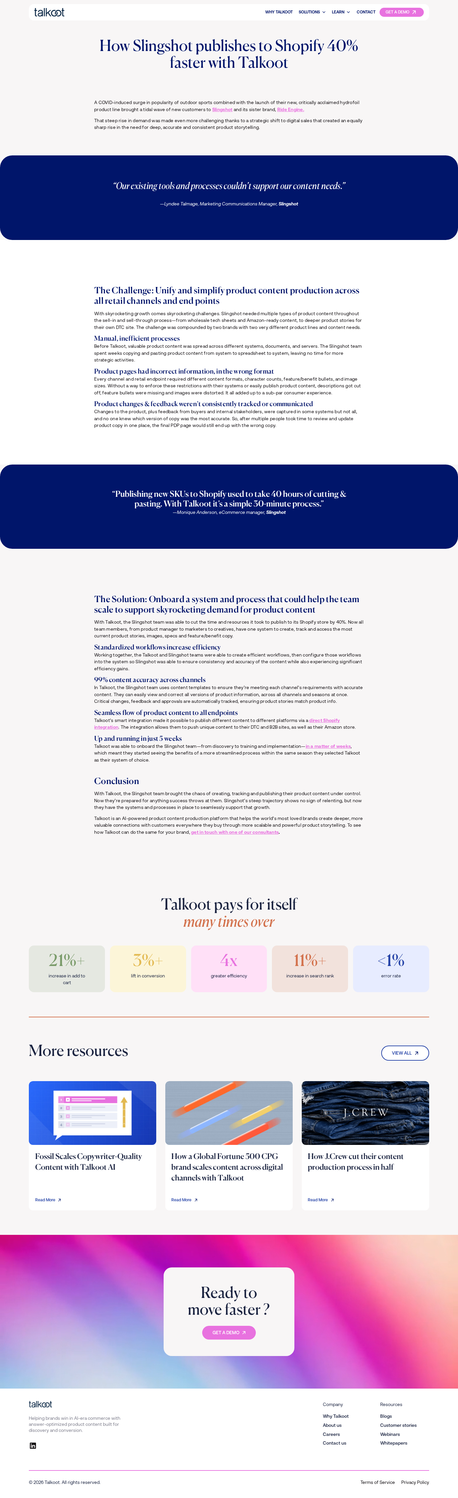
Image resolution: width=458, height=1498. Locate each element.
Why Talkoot (279, 12)
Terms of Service (377, 1482)
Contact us (334, 1443)
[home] (70, 12)
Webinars (390, 1434)
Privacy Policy (415, 1482)
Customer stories (398, 1425)
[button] (312, 12)
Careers (331, 1434)
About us (332, 1425)
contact (366, 12)
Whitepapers (393, 1443)
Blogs (386, 1416)
